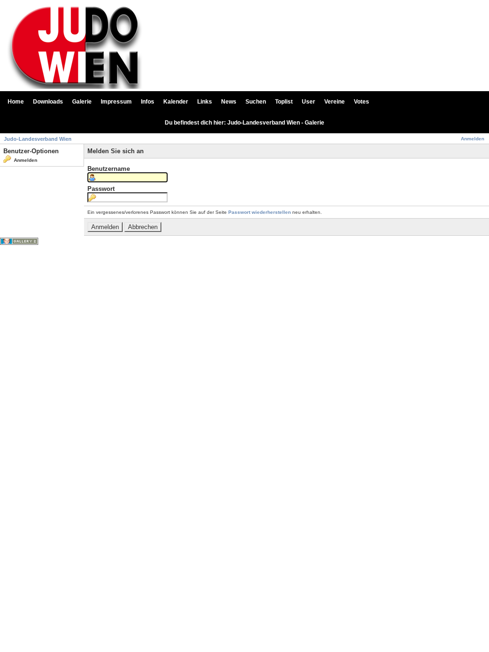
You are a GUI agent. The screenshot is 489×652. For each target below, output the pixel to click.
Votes (361, 101)
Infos (147, 101)
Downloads (48, 101)
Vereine (334, 101)
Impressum (116, 101)
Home (16, 101)
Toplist (284, 101)
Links (204, 101)
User (308, 101)
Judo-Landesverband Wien (38, 139)
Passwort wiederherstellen (259, 212)
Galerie (82, 101)
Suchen (255, 101)
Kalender (175, 101)
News (228, 101)
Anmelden (472, 138)
